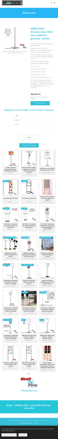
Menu (54, 2)
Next (28, 374)
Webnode (29, 423)
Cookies (36, 423)
